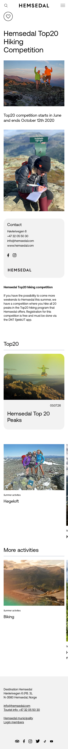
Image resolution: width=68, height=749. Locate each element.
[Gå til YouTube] (51, 741)
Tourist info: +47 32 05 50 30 (22, 709)
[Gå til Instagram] (30, 741)
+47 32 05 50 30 (17, 236)
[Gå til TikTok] (45, 741)
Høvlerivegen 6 (16, 231)
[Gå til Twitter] (38, 741)
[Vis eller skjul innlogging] (8, 16)
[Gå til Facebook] (24, 741)
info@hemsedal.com (20, 240)
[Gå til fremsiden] (34, 5)
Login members (14, 722)
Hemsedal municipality (18, 718)
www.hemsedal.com (20, 245)
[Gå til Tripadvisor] (17, 741)
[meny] (63, 6)
